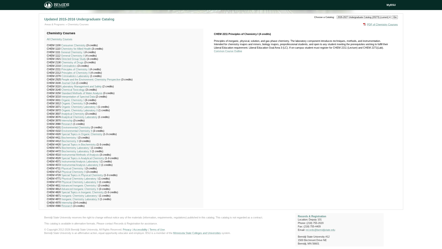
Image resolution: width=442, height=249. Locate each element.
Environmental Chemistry (75, 127)
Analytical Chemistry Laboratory (79, 117)
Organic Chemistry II (73, 103)
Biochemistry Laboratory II (76, 151)
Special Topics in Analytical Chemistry (82, 158)
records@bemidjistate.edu (320, 229)
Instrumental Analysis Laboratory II (80, 164)
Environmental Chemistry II (76, 130)
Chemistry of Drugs (72, 62)
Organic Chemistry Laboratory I (79, 106)
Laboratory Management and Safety (81, 86)
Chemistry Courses (78, 24)
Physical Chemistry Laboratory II (79, 182)
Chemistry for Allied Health (76, 48)
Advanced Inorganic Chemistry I (79, 185)
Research (67, 123)
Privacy (127, 229)
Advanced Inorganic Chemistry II (79, 188)
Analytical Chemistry (73, 113)
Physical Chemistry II (73, 171)
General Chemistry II (73, 55)
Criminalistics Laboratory (75, 76)
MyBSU (391, 4)
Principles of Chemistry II (75, 72)
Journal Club (68, 82)
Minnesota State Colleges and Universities (197, 233)
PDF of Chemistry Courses (382, 24)
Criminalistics (69, 65)
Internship (67, 120)
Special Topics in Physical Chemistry (82, 175)
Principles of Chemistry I (75, 69)
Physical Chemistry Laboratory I (79, 178)
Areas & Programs (55, 24)
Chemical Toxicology (73, 89)
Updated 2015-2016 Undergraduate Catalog (79, 19)
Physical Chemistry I (73, 168)
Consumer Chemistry (73, 45)
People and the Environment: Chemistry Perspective (91, 79)
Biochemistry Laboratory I (75, 147)
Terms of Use (157, 229)
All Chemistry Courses (59, 39)
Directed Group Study (73, 58)
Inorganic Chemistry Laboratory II (80, 199)
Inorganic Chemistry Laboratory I (79, 195)
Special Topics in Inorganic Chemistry (82, 192)
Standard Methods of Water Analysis (81, 93)
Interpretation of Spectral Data (78, 96)
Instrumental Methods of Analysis (80, 154)
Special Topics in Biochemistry (78, 144)
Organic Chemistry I (72, 100)
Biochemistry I (69, 137)
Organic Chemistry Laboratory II (79, 110)
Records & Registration (312, 216)
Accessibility (140, 229)
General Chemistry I (72, 52)
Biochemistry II (69, 141)
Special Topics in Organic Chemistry (81, 134)
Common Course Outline (228, 51)
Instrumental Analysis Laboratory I (80, 161)
